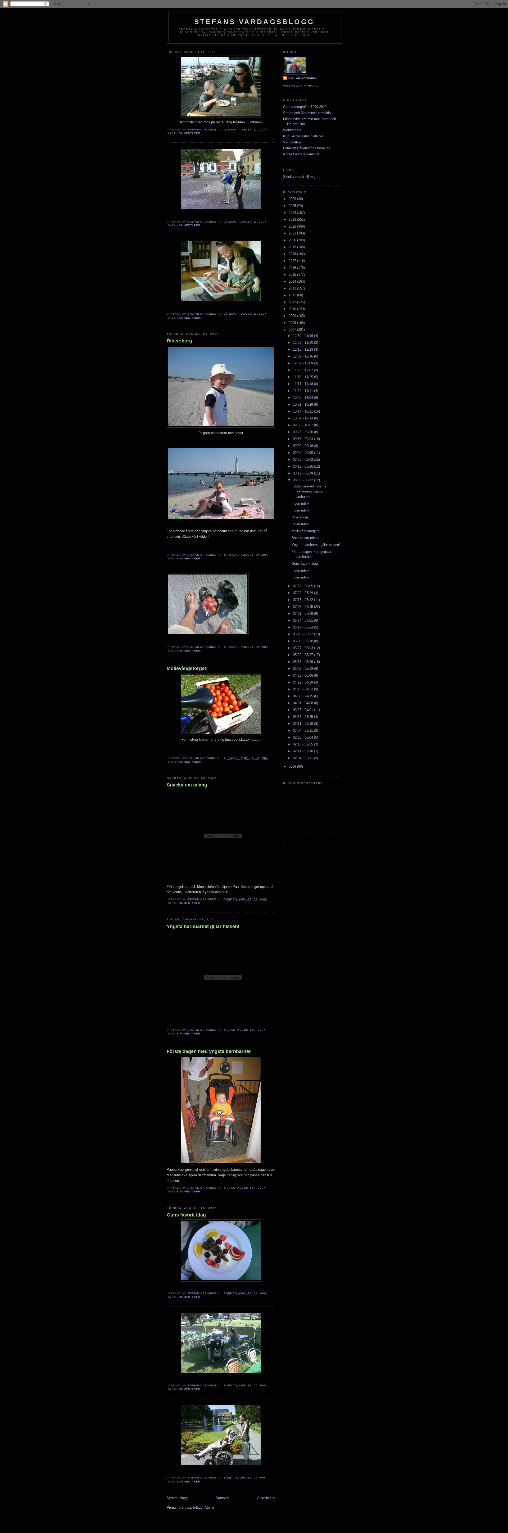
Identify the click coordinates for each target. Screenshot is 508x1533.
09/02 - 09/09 (303, 453)
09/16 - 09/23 (303, 439)
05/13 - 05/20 (303, 662)
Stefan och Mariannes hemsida (307, 113)
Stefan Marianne (303, 77)
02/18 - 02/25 (303, 744)
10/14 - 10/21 (303, 411)
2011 (293, 302)
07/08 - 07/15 (303, 607)
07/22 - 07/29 (303, 593)
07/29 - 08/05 (303, 586)
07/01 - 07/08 (303, 614)
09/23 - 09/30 (303, 432)
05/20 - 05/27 (303, 655)
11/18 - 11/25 (303, 377)
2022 (293, 226)
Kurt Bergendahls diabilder (303, 136)
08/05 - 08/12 (303, 480)
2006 (293, 766)
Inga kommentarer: (185, 133)
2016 (293, 268)
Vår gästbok (292, 142)
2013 (293, 288)
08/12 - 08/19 (303, 473)
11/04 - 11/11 (303, 391)
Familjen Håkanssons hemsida (306, 148)
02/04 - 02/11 (303, 758)
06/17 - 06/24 (303, 627)
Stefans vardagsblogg (254, 22)
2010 (293, 309)
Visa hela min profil (300, 85)
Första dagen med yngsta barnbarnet (209, 1051)
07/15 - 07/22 (303, 600)
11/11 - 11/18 (303, 384)
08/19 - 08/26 (303, 466)
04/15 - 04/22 (303, 689)
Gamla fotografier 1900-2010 (304, 107)
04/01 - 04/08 (303, 703)
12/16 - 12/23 (303, 349)
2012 (293, 295)
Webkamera (292, 130)
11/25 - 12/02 (303, 370)
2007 (293, 330)
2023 (293, 219)
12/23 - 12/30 (303, 343)
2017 (293, 261)
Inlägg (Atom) (203, 1507)
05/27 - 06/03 (303, 648)
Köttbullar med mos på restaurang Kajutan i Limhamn (309, 491)
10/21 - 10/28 (303, 404)
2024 (293, 213)
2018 (293, 254)
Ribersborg (179, 340)
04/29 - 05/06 (303, 675)
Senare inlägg (177, 1498)
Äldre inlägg (266, 1498)
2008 (293, 323)
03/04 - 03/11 (303, 730)
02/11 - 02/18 (303, 751)
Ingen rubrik (301, 503)
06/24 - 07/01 (303, 620)
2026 (293, 199)
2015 (293, 275)
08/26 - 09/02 (303, 460)
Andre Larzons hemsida (301, 154)
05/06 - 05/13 (303, 669)
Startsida (222, 1498)
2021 (293, 233)
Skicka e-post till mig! (299, 177)
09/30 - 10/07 (303, 425)
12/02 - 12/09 (303, 363)
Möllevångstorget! (187, 668)
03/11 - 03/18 (303, 724)
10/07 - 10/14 (303, 418)
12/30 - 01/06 (303, 336)
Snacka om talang (187, 785)
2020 (293, 240)
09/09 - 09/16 (303, 446)
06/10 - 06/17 (303, 634)
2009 (293, 316)
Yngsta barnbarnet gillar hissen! (203, 926)
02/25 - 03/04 (303, 737)
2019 (293, 247)
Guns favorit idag (186, 1215)
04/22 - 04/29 (303, 682)
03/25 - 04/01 (303, 710)
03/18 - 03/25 (303, 717)
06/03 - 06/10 (303, 641)
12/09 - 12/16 (303, 356)
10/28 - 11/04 (303, 398)
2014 (293, 281)
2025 (293, 206)
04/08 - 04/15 (303, 696)
